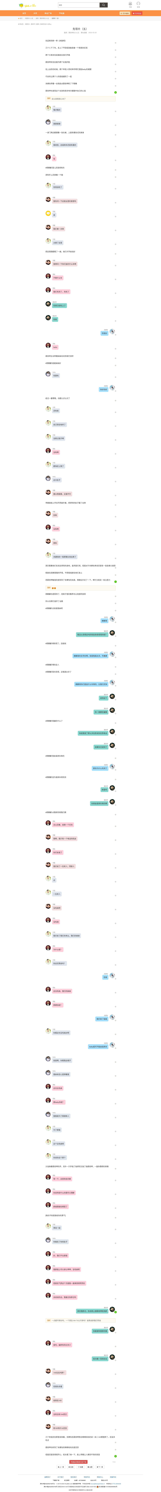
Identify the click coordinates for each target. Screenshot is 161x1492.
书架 (130, 7)
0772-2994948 (116, 1484)
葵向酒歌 (84, 32)
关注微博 (66, 1480)
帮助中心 (100, 1477)
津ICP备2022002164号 (51, 1487)
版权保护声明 (77, 1484)
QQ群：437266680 (80, 1480)
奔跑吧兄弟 (43, 24)
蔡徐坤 (33, 24)
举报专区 (87, 1477)
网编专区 (113, 1477)
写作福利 (126, 13)
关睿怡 (37, 24)
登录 (138, 7)
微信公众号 (104, 1480)
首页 (21, 18)
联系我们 (74, 1477)
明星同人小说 (29, 18)
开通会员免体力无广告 (78, 1462)
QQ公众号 (93, 1480)
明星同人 (27, 24)
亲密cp (49, 24)
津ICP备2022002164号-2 (47, 1484)
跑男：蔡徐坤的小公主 (42, 18)
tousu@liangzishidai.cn (98, 1484)
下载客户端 (56, 1480)
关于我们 (61, 1477)
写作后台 (138, 13)
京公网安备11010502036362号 (108, 1487)
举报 (114, 1462)
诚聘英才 (47, 1477)
